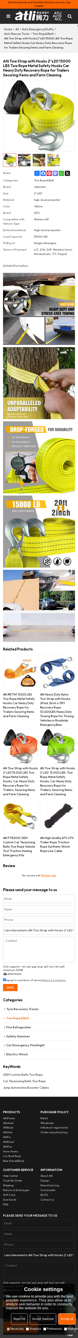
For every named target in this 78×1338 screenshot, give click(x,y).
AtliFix (7, 1137)
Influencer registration (54, 1127)
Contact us (47, 1199)
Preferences (54, 1328)
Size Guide (9, 1199)
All (17, 29)
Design (45, 1180)
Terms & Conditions (54, 980)
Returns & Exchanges (16, 1190)
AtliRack (8, 1127)
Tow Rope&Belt (43, 34)
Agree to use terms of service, (36, 980)
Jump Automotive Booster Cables (26, 1088)
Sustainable (48, 1190)
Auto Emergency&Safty (38, 29)
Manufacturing (50, 1185)
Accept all (67, 1318)
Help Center (10, 1175)
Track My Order (12, 1180)
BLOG (44, 1194)
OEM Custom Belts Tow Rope (23, 1075)
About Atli (47, 1175)
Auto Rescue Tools (16, 34)
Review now (48, 875)
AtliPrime (9, 1118)
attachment (14, 974)
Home (8, 29)
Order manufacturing (54, 1132)
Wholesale (47, 1123)
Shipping (8, 1185)
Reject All (19, 1318)
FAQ (5, 1204)
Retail (44, 1118)
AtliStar (8, 1132)
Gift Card (9, 1194)
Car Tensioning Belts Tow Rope (24, 1081)
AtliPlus (7, 1146)
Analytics (35, 1328)
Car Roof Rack (12, 1156)
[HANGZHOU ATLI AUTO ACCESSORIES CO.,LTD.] (39, 16)
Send (10, 987)
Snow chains (10, 1151)
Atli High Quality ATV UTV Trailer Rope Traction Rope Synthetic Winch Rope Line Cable (57, 844)
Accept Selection (43, 1318)
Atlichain (8, 1123)
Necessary (17, 1328)
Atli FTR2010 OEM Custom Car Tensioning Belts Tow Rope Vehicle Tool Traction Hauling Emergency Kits (19, 846)
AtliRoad (8, 1141)
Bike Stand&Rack (13, 1160)
